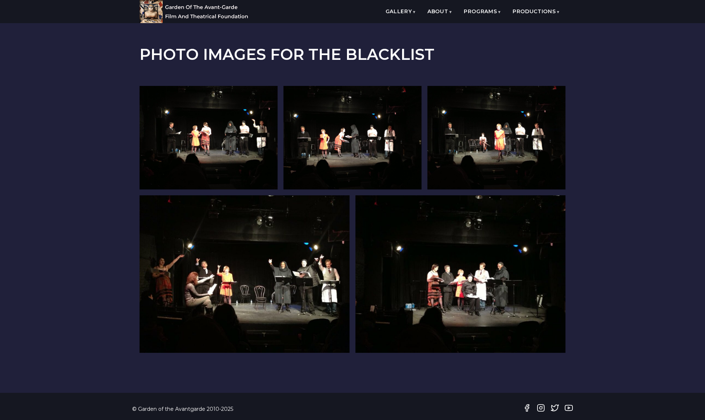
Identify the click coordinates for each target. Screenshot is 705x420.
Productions (534, 11)
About (437, 11)
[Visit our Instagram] (541, 409)
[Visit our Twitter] (555, 409)
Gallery (399, 11)
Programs (480, 11)
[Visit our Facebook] (527, 409)
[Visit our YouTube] (569, 409)
